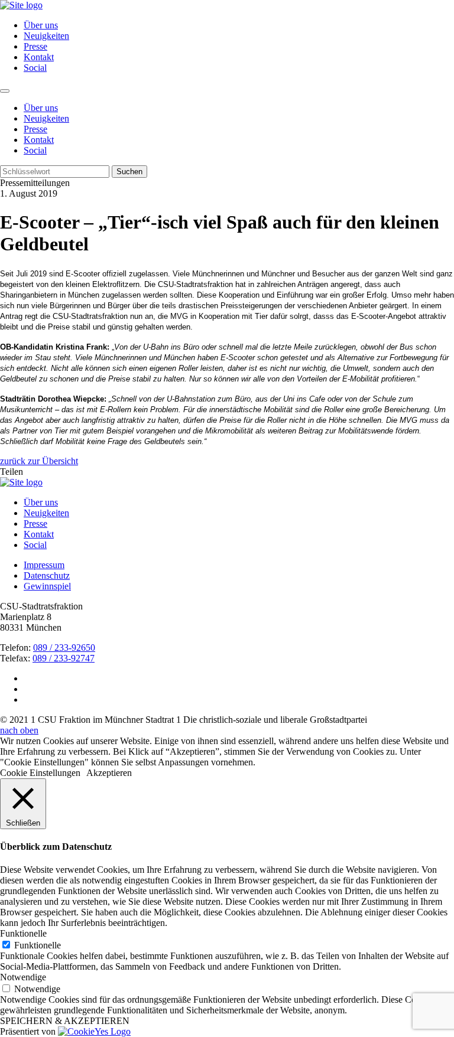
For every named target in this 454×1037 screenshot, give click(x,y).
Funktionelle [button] (23, 933)
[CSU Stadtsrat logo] (21, 5)
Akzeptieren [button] (109, 773)
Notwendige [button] (23, 977)
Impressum (44, 565)
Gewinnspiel (47, 586)
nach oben (19, 730)
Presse (35, 46)
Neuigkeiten (46, 36)
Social (35, 68)
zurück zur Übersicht (39, 461)
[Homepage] (21, 482)
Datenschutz (47, 575)
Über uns (41, 25)
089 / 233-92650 (64, 648)
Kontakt (39, 57)
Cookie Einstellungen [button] (40, 773)
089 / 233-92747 (64, 658)
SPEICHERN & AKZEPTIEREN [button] (64, 1021)
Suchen (129, 171)
